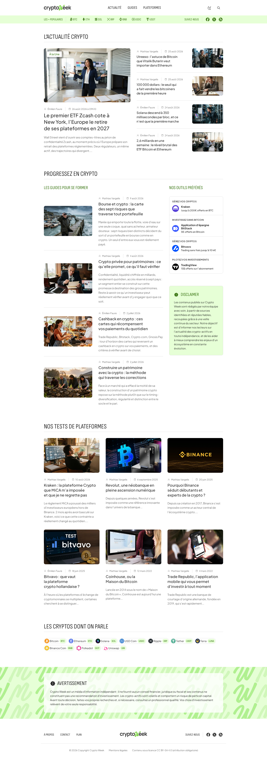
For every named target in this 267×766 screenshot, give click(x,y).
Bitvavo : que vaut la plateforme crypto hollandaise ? (62, 581)
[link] (196, 206)
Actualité (114, 7)
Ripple (160, 641)
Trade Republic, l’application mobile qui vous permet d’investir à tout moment (192, 581)
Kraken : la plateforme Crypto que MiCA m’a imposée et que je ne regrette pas (70, 490)
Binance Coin (61, 648)
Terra (207, 641)
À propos (49, 735)
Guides (132, 7)
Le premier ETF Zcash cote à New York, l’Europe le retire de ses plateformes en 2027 (76, 121)
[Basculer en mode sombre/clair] (209, 7)
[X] (214, 19)
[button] (218, 7)
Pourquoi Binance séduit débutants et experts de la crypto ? (186, 490)
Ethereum (83, 641)
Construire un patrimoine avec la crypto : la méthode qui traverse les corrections (122, 372)
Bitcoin (57, 641)
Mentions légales (118, 750)
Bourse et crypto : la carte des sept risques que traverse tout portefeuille (121, 209)
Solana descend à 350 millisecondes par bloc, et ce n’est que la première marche (158, 117)
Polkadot (90, 648)
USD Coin (134, 641)
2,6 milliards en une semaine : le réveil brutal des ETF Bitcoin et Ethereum (157, 145)
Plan (79, 735)
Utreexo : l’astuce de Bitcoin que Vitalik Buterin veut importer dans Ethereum (157, 61)
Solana (108, 641)
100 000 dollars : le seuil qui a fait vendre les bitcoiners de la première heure (156, 89)
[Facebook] (207, 19)
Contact (65, 735)
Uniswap (116, 648)
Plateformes (152, 7)
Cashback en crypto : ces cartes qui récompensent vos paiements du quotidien (123, 323)
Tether (183, 641)
